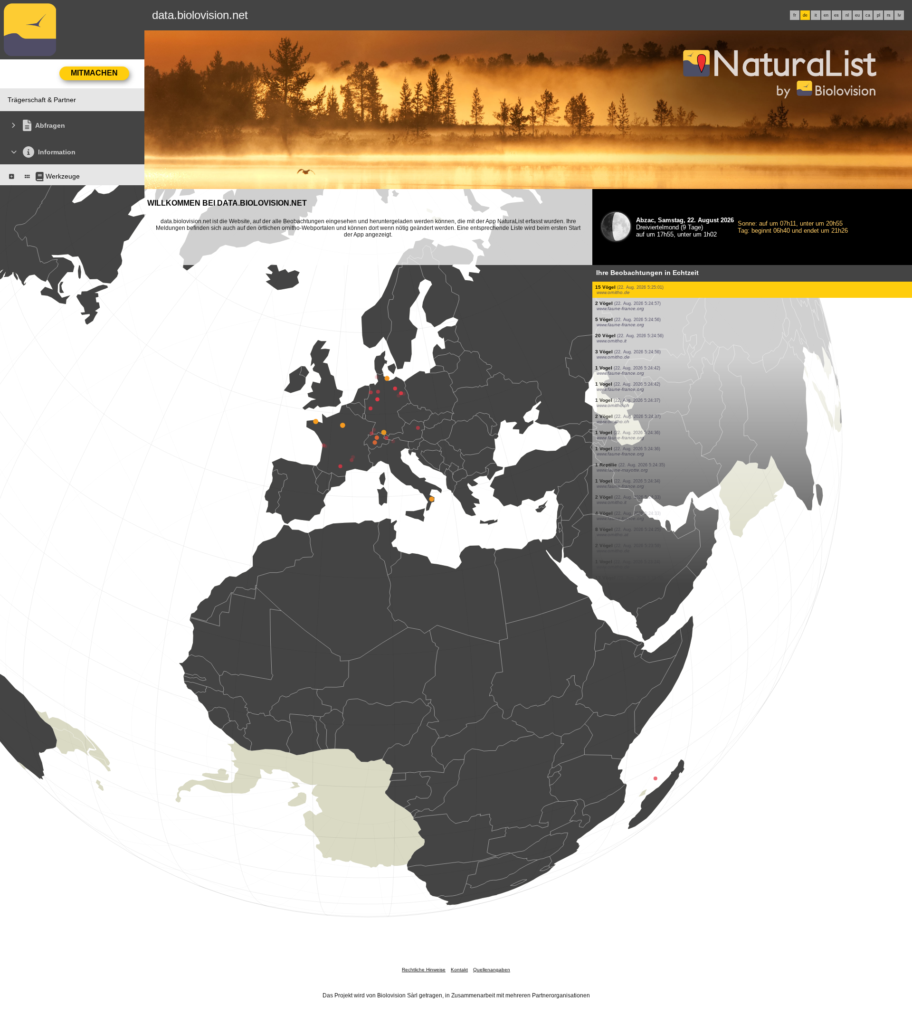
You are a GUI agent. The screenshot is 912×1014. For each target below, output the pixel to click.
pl (878, 15)
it (816, 15)
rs (889, 15)
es (836, 15)
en (826, 15)
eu (857, 15)
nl (847, 15)
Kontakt (459, 969)
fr (794, 15)
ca (867, 15)
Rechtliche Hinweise (424, 969)
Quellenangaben (491, 969)
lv (899, 15)
